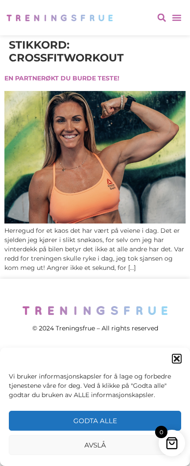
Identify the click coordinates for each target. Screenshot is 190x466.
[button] (176, 358)
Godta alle (95, 421)
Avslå (95, 445)
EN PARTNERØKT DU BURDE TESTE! (61, 78)
